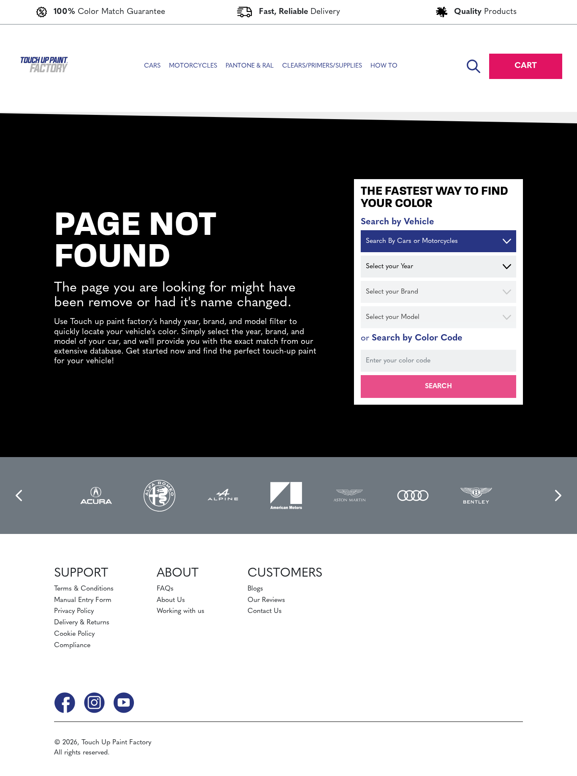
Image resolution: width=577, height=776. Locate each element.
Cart (525, 66)
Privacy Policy (74, 611)
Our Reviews (266, 600)
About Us (171, 600)
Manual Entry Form (83, 600)
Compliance (72, 645)
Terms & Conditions (84, 588)
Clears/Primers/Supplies (322, 66)
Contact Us (265, 611)
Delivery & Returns (81, 622)
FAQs (165, 588)
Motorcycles (193, 66)
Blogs (255, 588)
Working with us (180, 611)
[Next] (557, 495)
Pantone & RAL (250, 66)
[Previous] (20, 495)
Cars (152, 66)
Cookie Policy (74, 634)
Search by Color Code (412, 338)
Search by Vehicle (397, 222)
